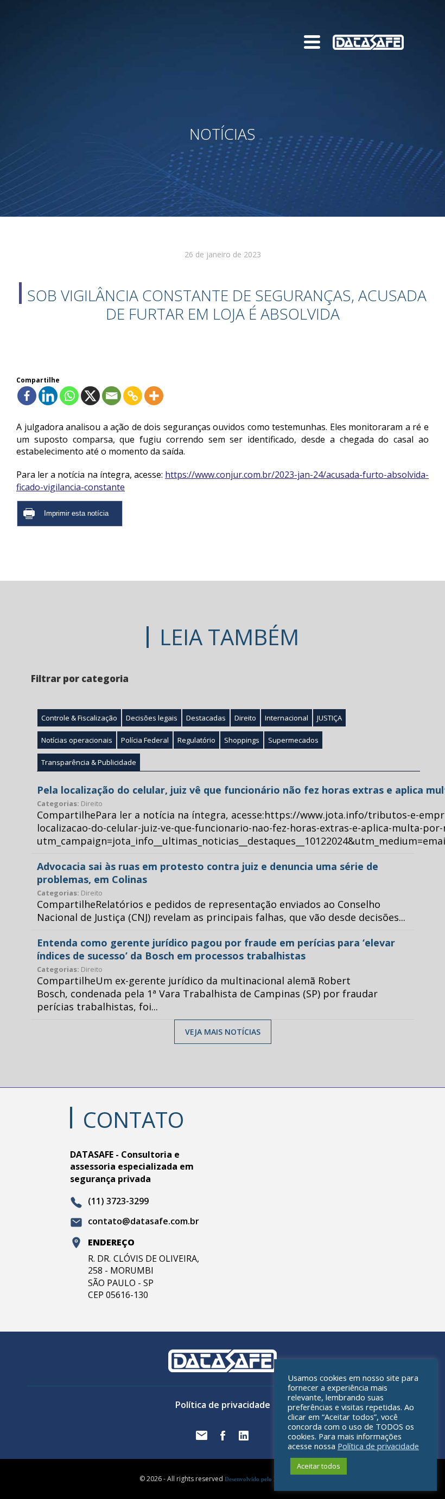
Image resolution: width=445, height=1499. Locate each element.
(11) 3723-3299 (118, 1201)
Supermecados (293, 740)
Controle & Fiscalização (79, 718)
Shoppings (241, 740)
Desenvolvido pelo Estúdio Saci (265, 1479)
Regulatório (196, 740)
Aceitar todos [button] (318, 1466)
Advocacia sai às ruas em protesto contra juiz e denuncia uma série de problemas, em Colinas (207, 873)
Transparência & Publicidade (88, 762)
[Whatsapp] (69, 395)
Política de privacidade (222, 1405)
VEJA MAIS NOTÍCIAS (222, 1032)
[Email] (111, 395)
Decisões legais (151, 718)
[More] (153, 395)
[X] (90, 395)
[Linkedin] (48, 395)
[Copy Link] (132, 395)
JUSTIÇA (329, 718)
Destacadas (206, 718)
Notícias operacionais (76, 740)
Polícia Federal (145, 740)
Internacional (286, 718)
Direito (245, 718)
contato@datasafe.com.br (143, 1221)
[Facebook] (26, 395)
